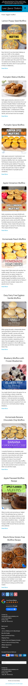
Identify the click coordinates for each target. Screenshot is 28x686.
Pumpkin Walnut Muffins (14, 77)
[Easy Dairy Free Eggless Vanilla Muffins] (14, 314)
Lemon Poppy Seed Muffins (14, 21)
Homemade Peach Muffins (14, 239)
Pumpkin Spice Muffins (14, 125)
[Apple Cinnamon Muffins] (14, 199)
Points (3, 628)
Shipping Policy (5, 638)
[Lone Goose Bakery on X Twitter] (7, 594)
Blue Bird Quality (6, 633)
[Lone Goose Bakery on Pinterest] (15, 594)
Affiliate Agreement (6, 645)
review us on (10, 609)
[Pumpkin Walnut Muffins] (14, 88)
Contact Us (4, 614)
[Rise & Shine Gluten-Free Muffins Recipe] (14, 556)
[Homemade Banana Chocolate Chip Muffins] (14, 436)
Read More (5, 68)
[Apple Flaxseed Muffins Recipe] (14, 497)
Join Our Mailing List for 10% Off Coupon (14, 683)
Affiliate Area (5, 647)
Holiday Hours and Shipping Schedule (11, 640)
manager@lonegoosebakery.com (10, 616)
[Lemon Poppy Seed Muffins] (14, 36)
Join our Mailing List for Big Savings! (11, 631)
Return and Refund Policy (8, 635)
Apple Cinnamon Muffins (14, 183)
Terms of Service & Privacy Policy (10, 642)
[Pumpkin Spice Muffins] (14, 140)
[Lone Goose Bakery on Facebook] (3, 594)
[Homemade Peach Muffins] (14, 255)
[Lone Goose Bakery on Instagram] (11, 594)
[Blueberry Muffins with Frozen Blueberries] (14, 377)
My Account (5, 626)
